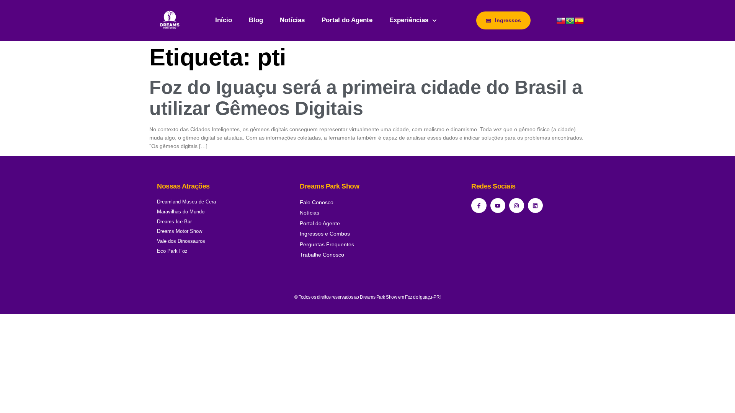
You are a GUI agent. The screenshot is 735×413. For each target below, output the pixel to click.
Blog (256, 20)
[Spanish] (579, 23)
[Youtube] (497, 205)
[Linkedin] (535, 205)
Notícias (292, 20)
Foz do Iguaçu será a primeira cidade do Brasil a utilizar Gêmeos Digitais (365, 97)
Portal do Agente (347, 20)
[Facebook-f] (478, 205)
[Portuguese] (570, 23)
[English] (560, 23)
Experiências (408, 20)
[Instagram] (516, 205)
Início (223, 20)
